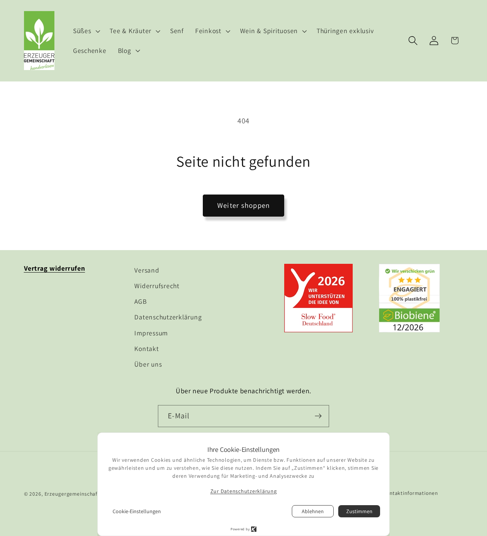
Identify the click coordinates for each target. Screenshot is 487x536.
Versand (146, 270)
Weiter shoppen (243, 205)
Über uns (148, 364)
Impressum (151, 333)
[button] (85, 31)
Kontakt (146, 348)
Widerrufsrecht (157, 285)
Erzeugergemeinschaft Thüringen (85, 493)
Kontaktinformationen (410, 493)
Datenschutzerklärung (168, 317)
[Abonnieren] (318, 416)
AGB (140, 301)
